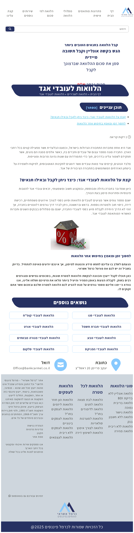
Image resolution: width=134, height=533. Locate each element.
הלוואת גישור (124, 412)
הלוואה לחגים (94, 404)
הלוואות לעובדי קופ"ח (38, 315)
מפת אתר (37, 436)
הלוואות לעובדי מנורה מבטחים (38, 338)
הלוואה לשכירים (77, 94)
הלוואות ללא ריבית (120, 426)
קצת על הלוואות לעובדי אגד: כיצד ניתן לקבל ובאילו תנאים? (88, 117)
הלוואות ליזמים (63, 404)
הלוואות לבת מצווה (90, 400)
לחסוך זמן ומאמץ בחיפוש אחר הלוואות (101, 123)
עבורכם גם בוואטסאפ (23, 496)
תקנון (40, 433)
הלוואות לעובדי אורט (38, 326)
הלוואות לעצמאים (61, 437)
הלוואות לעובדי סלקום (38, 349)
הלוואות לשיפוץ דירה (89, 433)
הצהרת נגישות (35, 425)
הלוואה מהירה (123, 431)
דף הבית (95, 94)
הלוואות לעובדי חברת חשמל (101, 326)
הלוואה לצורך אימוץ (90, 428)
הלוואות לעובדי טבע (101, 338)
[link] (98, 364)
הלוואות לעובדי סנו (101, 315)
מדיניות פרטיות (34, 429)
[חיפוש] (10, 29)
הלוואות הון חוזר (62, 400)
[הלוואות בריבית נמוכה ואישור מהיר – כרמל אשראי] (127, 11)
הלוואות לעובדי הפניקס (101, 349)
